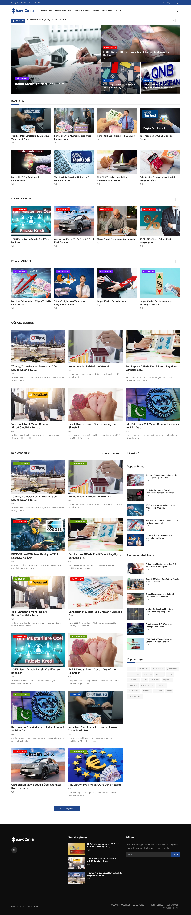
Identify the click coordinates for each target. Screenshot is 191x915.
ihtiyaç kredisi (157, 669)
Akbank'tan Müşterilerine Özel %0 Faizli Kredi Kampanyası (161, 565)
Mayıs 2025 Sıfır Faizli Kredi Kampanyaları (25, 179)
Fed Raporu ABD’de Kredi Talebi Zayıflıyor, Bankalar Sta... (152, 368)
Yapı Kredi (167, 680)
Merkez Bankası (147, 685)
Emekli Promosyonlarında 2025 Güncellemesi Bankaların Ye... (160, 595)
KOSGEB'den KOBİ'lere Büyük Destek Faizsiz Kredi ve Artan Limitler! (136, 54)
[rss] (14, 850)
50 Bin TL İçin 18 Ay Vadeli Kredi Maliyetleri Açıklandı (27, 303)
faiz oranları (143, 669)
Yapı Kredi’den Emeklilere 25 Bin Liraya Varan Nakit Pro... (30, 137)
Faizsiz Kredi (133, 680)
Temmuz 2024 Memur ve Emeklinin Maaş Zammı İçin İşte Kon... (161, 476)
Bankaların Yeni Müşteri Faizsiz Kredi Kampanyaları (72, 137)
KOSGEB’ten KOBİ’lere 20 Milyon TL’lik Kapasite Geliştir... (35, 556)
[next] (178, 20)
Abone (175, 854)
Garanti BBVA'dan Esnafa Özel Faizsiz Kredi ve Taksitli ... (162, 580)
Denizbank (133, 685)
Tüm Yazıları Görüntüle (111, 453)
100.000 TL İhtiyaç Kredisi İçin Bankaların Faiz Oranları (112, 179)
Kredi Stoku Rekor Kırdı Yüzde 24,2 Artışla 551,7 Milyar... (157, 303)
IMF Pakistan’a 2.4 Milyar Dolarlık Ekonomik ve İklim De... (152, 426)
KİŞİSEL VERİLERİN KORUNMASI (164, 904)
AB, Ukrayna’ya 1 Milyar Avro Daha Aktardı (94, 784)
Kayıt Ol (170, 2)
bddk (145, 680)
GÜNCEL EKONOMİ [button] (101, 10)
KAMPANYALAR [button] (62, 10)
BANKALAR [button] (45, 10)
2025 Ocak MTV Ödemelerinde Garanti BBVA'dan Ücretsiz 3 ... (159, 640)
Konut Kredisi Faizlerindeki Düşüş (42, 20)
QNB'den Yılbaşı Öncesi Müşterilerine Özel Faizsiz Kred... (159, 86)
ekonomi (159, 674)
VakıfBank (155, 680)
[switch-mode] (178, 3)
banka (169, 691)
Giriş (162, 2)
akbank (131, 669)
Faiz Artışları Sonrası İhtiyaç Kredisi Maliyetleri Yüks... (157, 179)
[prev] (174, 20)
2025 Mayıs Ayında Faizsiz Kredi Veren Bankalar (35, 671)
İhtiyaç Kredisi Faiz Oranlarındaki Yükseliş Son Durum (113, 303)
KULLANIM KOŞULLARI (120, 904)
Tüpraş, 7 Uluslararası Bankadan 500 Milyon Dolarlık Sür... (34, 368)
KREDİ (169, 674)
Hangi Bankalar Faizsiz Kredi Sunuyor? (116, 136)
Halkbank (161, 685)
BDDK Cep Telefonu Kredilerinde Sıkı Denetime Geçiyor (119, 86)
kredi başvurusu (135, 696)
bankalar (146, 691)
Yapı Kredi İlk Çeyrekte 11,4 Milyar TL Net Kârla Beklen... (72, 179)
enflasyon (158, 691)
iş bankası (148, 674)
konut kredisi (134, 691)
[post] (56, 59)
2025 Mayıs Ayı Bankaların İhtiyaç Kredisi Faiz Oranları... (161, 506)
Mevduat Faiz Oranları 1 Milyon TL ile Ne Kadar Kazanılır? (162, 521)
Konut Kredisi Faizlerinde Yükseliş (89, 366)
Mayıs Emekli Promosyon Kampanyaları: (74, 239)
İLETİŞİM (14, 2)
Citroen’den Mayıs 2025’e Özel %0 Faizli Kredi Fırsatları (31, 241)
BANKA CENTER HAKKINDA (31, 2)
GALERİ (118, 10)
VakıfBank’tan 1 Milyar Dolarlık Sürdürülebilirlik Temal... (29, 426)
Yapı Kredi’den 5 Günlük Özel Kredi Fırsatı (157, 137)
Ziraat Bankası (134, 674)
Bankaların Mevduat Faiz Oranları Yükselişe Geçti (95, 613)
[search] (177, 10)
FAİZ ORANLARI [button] (81, 10)
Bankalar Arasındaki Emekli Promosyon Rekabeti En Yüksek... (160, 491)
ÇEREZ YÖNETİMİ (140, 904)
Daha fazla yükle (65, 808)
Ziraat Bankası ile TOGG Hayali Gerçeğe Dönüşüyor (159, 625)
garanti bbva (172, 669)
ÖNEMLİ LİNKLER (170, 908)
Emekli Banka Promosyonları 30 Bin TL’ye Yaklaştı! (157, 241)
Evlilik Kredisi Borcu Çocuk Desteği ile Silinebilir (92, 426)
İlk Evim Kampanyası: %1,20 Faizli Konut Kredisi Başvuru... (103, 845)
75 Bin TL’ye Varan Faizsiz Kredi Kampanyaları (113, 241)
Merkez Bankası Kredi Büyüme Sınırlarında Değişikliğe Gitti (159, 610)
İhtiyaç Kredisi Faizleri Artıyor (68, 301)
